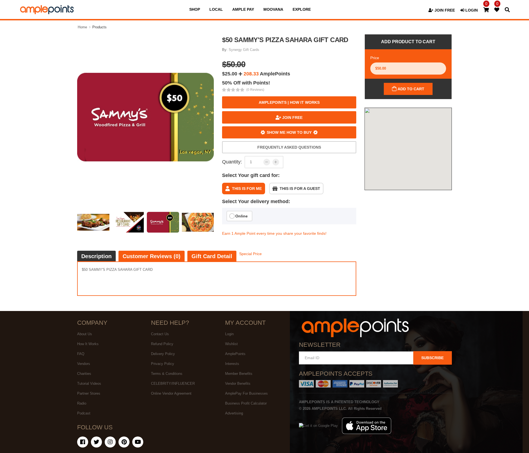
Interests (232, 364)
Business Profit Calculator (246, 403)
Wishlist (231, 344)
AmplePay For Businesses (246, 393)
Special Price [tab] (250, 254)
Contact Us (160, 334)
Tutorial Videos (89, 383)
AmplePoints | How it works (289, 102)
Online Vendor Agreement (171, 393)
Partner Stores (88, 393)
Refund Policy (162, 344)
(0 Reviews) (255, 89)
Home (82, 27)
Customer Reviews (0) (151, 256)
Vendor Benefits (237, 383)
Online (241, 216)
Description (96, 256)
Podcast (83, 413)
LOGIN (471, 10)
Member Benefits (238, 374)
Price (374, 58)
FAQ (80, 354)
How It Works (88, 344)
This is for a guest (300, 188)
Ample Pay (243, 9)
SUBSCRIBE (432, 358)
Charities (84, 374)
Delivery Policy (163, 354)
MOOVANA (273, 9)
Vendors (83, 364)
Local (216, 9)
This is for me (247, 188)
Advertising (234, 413)
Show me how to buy (289, 132)
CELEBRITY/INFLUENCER (173, 383)
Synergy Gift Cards (244, 50)
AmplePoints (235, 354)
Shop (194, 9)
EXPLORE (302, 9)
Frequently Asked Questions (289, 147)
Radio (81, 403)
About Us (84, 334)
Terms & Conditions (166, 374)
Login (229, 334)
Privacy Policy (162, 364)
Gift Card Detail (211, 256)
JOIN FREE (444, 10)
